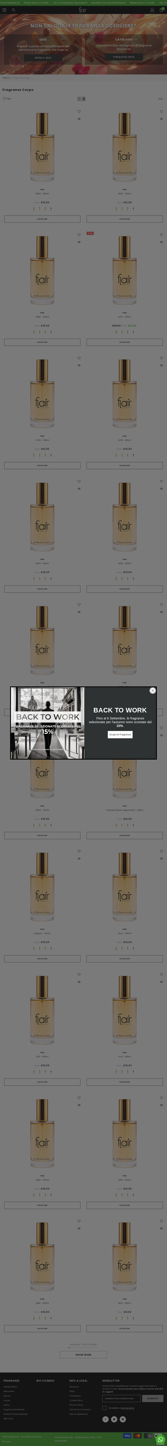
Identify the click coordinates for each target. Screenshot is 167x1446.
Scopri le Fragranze (120, 734)
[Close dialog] (153, 690)
